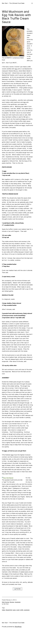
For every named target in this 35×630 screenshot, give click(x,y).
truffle (21, 610)
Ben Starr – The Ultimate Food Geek (13, 3)
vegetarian (27, 610)
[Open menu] (32, 3)
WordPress (18, 626)
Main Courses (5, 602)
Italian (3, 610)
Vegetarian (18, 602)
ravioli (17, 610)
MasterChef (9, 610)
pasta (14, 610)
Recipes (12, 602)
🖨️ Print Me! (17, 589)
